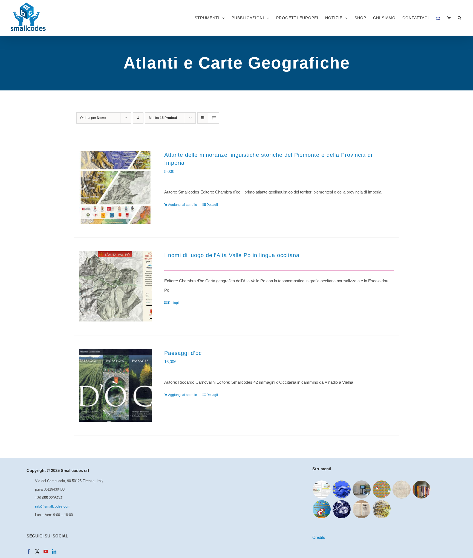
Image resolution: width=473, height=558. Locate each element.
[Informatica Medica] (341, 509)
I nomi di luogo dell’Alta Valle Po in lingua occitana (231, 255)
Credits (318, 537)
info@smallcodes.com (52, 506)
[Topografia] (381, 509)
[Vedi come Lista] (213, 118)
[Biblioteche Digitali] (401, 489)
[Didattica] (381, 489)
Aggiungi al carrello (182, 205)
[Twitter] (37, 551)
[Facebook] (29, 551)
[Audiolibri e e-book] (321, 489)
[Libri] (421, 489)
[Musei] (361, 489)
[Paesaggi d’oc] (115, 385)
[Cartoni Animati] (321, 509)
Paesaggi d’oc (183, 353)
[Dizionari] (361, 509)
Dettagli (212, 205)
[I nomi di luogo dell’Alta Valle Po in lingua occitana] (115, 286)
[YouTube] (46, 551)
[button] (459, 18)
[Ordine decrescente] (138, 118)
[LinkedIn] (54, 551)
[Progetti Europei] (341, 489)
